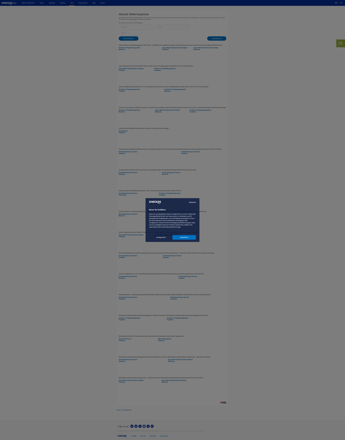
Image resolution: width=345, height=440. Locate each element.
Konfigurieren (161, 237)
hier (179, 227)
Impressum (192, 202)
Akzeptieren (184, 237)
